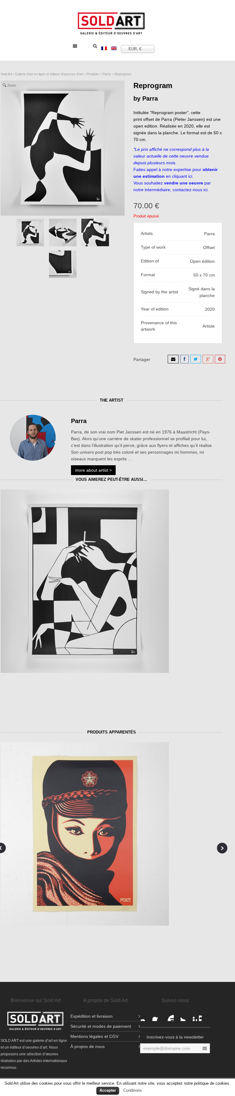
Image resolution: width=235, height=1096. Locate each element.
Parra (107, 74)
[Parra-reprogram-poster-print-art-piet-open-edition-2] (62, 232)
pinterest (192, 1016)
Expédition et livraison (91, 1016)
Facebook (146, 1016)
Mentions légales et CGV (94, 1036)
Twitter (180, 1016)
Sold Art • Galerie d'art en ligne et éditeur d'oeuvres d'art (42, 74)
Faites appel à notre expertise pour (168, 169)
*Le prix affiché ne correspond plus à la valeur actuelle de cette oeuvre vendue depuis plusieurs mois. (171, 156)
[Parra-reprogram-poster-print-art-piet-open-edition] (95, 232)
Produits (93, 74)
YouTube (169, 1016)
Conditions (132, 1090)
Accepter (107, 1090)
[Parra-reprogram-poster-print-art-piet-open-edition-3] (62, 264)
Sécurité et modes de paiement (100, 1026)
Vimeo (204, 1016)
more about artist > (93, 470)
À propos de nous (87, 1046)
